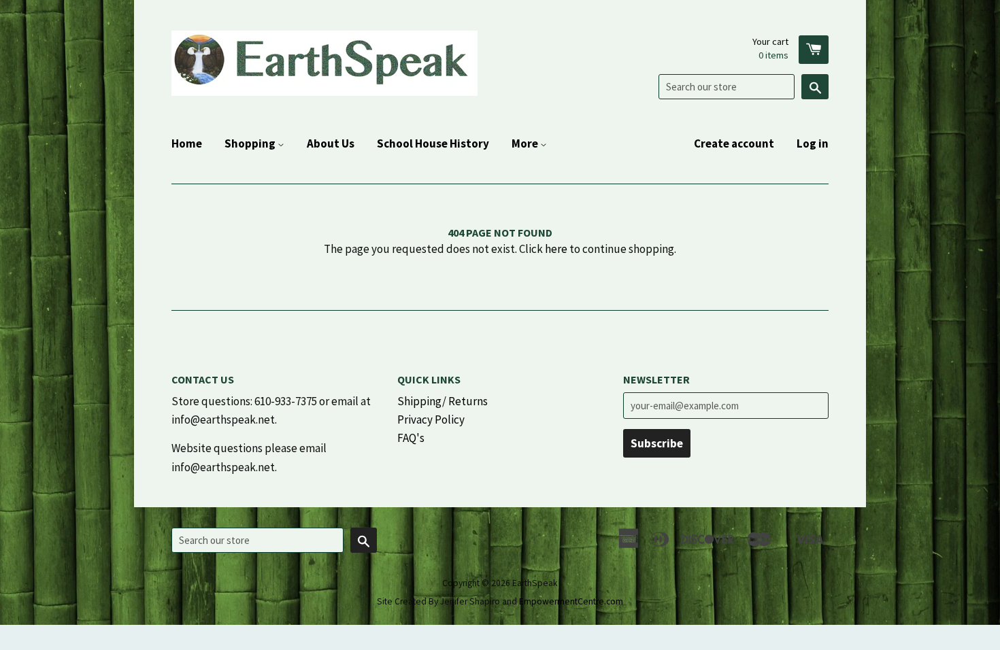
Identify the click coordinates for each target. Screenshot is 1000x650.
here (556, 248)
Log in (813, 143)
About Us (330, 143)
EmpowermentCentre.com (571, 601)
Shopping (251, 143)
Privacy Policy (431, 419)
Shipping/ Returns (442, 401)
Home (186, 143)
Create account (734, 143)
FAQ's (410, 437)
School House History (433, 143)
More (526, 143)
